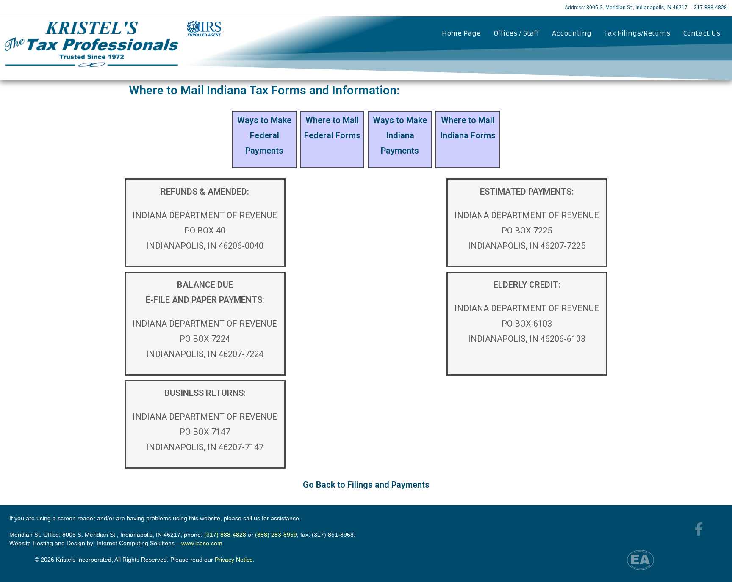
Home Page (461, 33)
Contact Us (701, 33)
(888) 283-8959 (276, 534)
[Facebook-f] (698, 529)
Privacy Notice (234, 559)
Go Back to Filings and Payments (366, 485)
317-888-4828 (710, 8)
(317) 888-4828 (225, 534)
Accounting (571, 33)
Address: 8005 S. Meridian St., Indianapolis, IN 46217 (626, 8)
